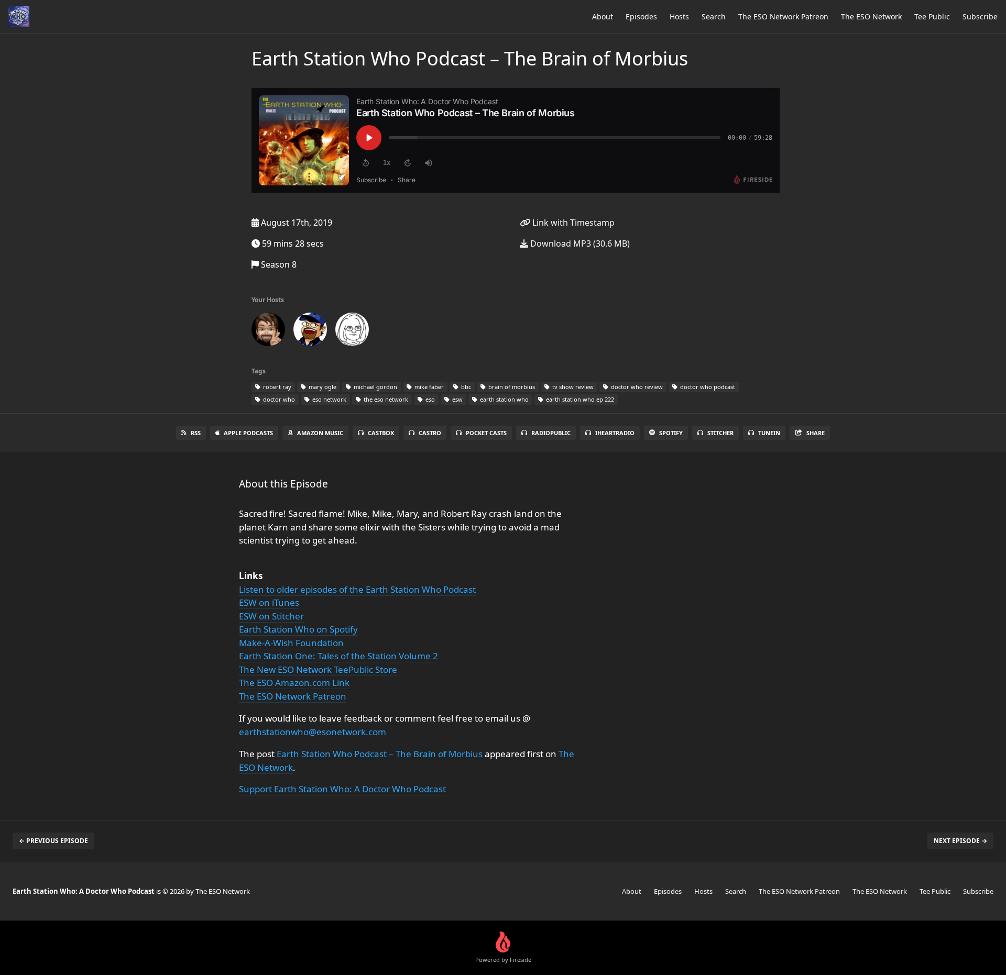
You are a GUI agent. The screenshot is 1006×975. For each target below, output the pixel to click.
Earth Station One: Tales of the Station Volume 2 (338, 656)
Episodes (641, 16)
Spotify (671, 433)
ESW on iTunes (269, 602)
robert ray (276, 387)
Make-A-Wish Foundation (291, 643)
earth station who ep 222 (579, 399)
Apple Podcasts (248, 433)
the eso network (385, 399)
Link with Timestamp (572, 222)
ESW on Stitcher (271, 616)
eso (429, 399)
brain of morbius (511, 387)
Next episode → (960, 840)
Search (714, 16)
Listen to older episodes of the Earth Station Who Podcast (357, 589)
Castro (430, 433)
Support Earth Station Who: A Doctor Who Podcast (342, 789)
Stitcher (720, 433)
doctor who (278, 399)
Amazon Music (320, 433)
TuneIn (769, 433)
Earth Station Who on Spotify (298, 629)
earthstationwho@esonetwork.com (312, 732)
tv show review (572, 387)
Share (815, 433)
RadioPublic (551, 433)
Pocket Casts (486, 433)
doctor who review (636, 387)
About (602, 16)
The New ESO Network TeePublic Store (318, 669)
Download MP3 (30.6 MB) (579, 243)
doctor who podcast (707, 387)
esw (457, 399)
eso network (328, 399)
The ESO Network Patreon (783, 16)
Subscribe (980, 16)
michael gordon (374, 387)
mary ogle (321, 387)
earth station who (503, 399)
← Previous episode (53, 840)
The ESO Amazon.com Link (294, 683)
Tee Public (932, 16)
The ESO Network (871, 16)
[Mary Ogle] (352, 331)
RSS (196, 433)
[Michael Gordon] (310, 331)
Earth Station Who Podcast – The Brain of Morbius (380, 754)
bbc (465, 387)
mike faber (428, 387)
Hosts (679, 16)
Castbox (381, 433)
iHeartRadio (615, 433)
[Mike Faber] (268, 331)
